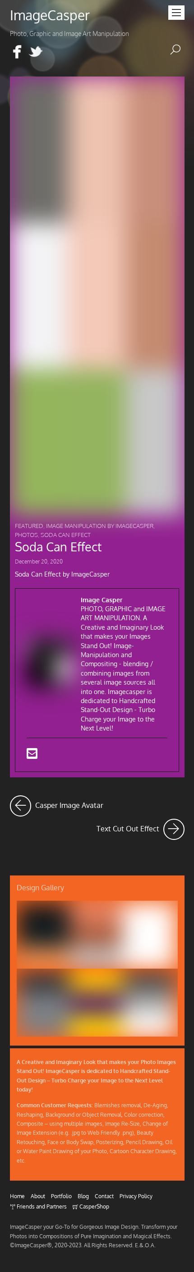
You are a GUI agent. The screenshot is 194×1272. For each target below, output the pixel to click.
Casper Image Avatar (68, 803)
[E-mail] (32, 755)
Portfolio (61, 1196)
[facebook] (17, 52)
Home (17, 1196)
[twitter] (35, 52)
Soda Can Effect (66, 534)
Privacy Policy (136, 1196)
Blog (83, 1196)
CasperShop (93, 1206)
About (38, 1196)
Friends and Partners (41, 1206)
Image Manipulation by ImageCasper (99, 525)
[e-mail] (54, 52)
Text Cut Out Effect (141, 826)
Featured (29, 525)
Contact (104, 1196)
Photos (26, 534)
